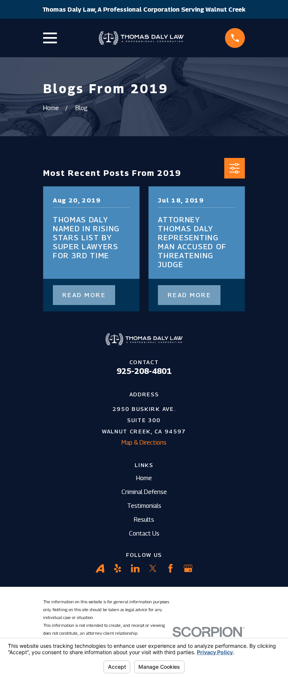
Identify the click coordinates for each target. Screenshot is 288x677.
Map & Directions (144, 442)
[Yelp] (117, 568)
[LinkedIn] (135, 568)
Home (144, 478)
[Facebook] (170, 568)
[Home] (141, 38)
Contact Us (144, 533)
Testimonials (144, 505)
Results (144, 519)
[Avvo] (100, 568)
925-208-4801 (144, 371)
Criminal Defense (144, 491)
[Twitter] (152, 568)
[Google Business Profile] (188, 568)
